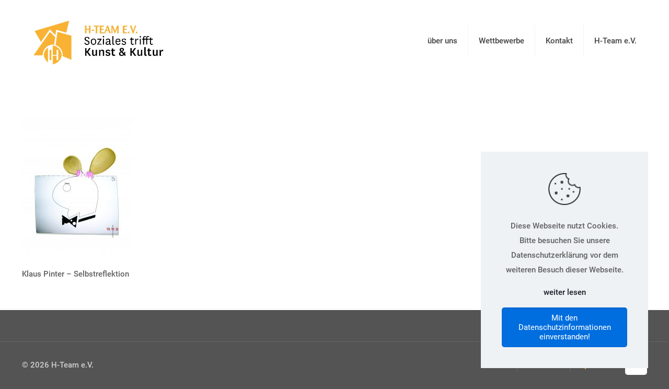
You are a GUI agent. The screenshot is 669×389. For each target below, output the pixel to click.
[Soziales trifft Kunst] (96, 40)
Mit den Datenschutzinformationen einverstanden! (564, 327)
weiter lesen (565, 292)
